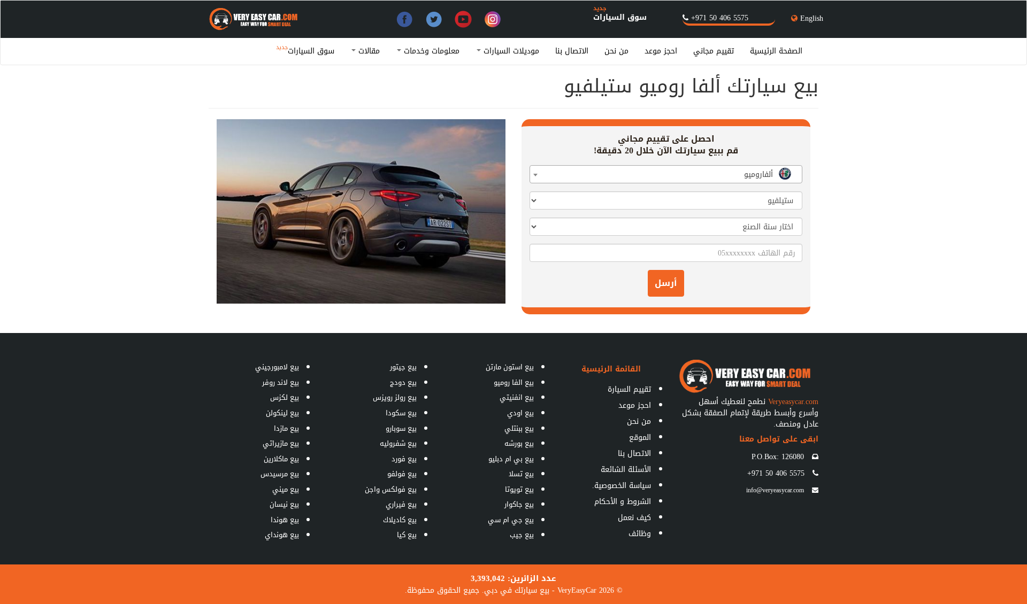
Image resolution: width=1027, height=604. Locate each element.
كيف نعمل (634, 517)
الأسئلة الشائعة (626, 469)
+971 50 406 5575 (719, 18)
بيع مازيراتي (281, 443)
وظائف (640, 533)
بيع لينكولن (282, 413)
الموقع (640, 437)
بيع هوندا (285, 519)
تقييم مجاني (713, 51)
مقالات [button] (368, 51)
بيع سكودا (401, 413)
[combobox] (666, 174)
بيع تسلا (521, 474)
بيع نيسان (284, 504)
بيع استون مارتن (510, 367)
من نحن (616, 51)
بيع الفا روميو (514, 382)
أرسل (666, 283)
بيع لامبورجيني (277, 367)
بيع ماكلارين (281, 459)
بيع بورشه (519, 443)
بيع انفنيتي (517, 397)
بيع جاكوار (519, 504)
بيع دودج (403, 382)
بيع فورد (404, 459)
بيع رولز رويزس (395, 397)
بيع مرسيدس (279, 474)
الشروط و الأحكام (622, 501)
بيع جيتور (403, 367)
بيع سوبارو (401, 428)
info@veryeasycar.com (775, 490)
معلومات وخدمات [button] (430, 51)
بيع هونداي (282, 534)
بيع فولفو (402, 474)
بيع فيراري (401, 504)
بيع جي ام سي (511, 519)
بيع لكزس (284, 397)
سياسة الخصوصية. (621, 485)
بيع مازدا (286, 428)
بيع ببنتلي (519, 428)
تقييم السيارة (629, 389)
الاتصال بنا (571, 51)
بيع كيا (407, 534)
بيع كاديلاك (400, 519)
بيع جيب (522, 534)
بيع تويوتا (519, 489)
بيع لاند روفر (280, 382)
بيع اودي (520, 413)
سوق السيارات (620, 17)
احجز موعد (661, 51)
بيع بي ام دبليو (511, 459)
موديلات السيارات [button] (510, 51)
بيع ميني (285, 489)
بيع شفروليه (398, 443)
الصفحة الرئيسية (776, 51)
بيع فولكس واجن (391, 489)
